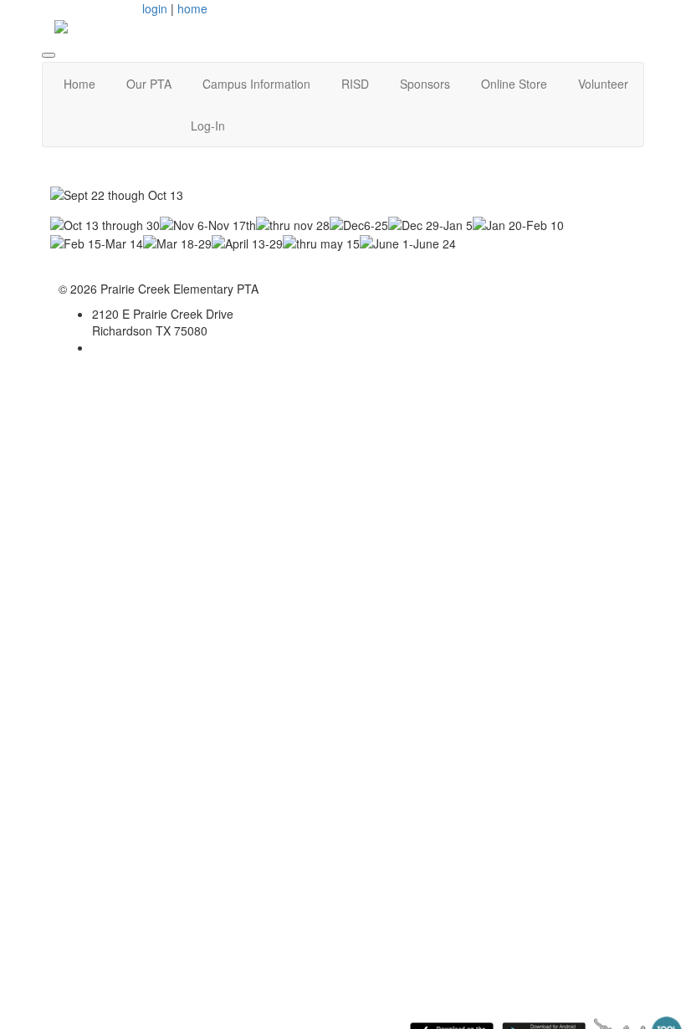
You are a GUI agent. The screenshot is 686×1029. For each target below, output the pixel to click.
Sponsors (425, 83)
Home (79, 83)
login (154, 8)
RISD (355, 83)
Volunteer (603, 83)
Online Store (514, 83)
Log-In (208, 125)
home (192, 8)
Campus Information (256, 83)
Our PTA (149, 83)
